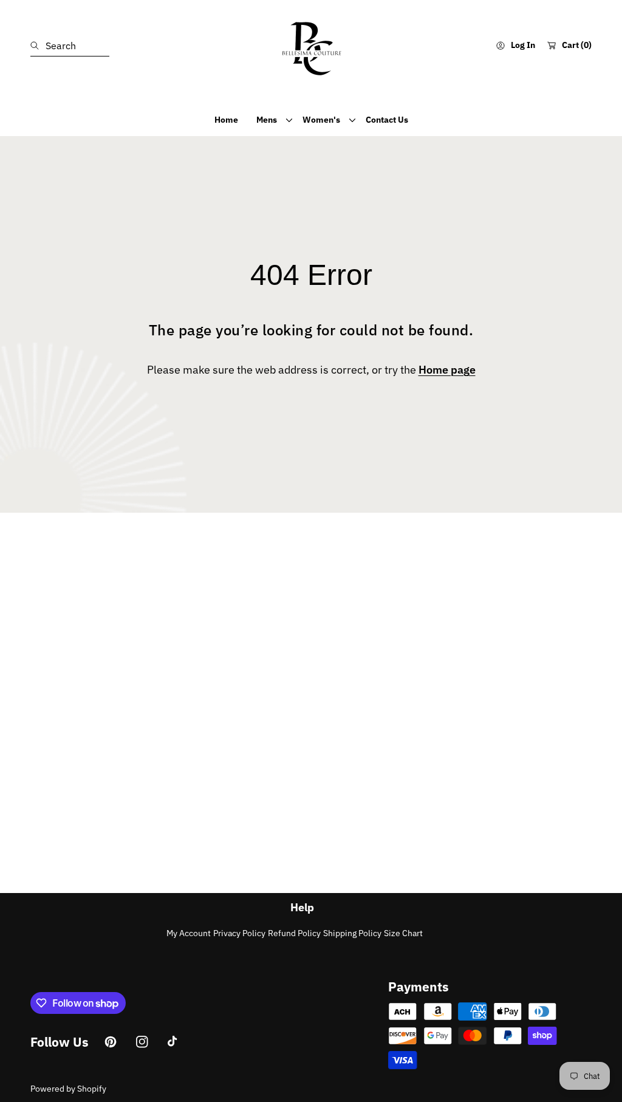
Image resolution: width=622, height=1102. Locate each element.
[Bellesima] (311, 45)
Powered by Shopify (68, 1088)
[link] (270, 119)
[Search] (38, 45)
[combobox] (69, 45)
